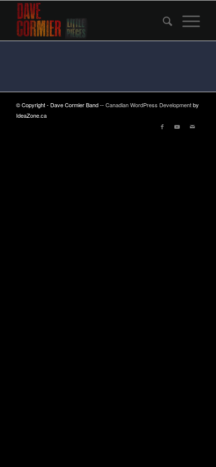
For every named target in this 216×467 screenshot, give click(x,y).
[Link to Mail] (192, 126)
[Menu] (186, 21)
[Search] (162, 21)
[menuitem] (162, 21)
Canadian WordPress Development (149, 105)
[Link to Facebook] (162, 126)
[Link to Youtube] (177, 126)
